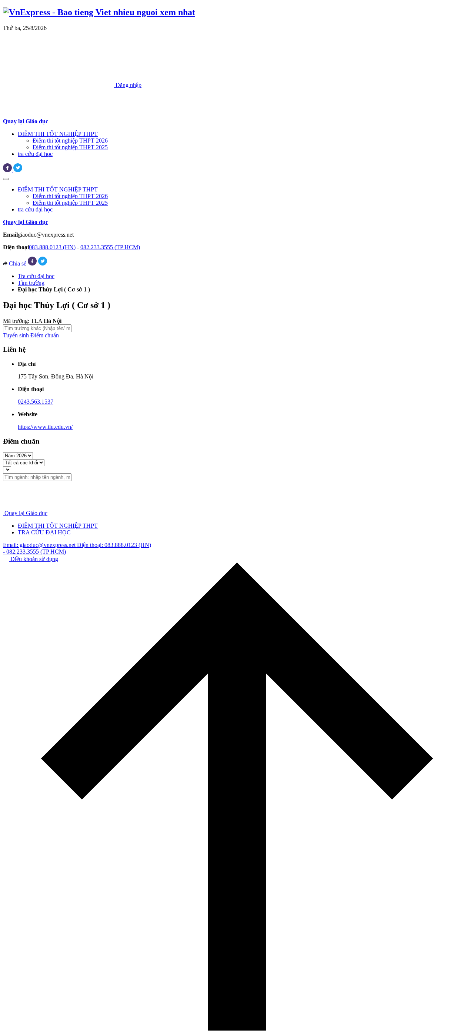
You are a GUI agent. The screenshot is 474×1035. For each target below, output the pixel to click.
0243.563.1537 (35, 401)
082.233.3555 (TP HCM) (110, 247)
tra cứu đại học (35, 154)
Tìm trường (31, 283)
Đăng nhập (127, 85)
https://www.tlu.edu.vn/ (45, 427)
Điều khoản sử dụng (33, 559)
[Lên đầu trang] (237, 1028)
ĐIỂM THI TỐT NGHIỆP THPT (58, 134)
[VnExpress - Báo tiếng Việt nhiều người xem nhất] (99, 12)
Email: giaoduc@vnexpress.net (40, 545)
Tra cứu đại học (36, 276)
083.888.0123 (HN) (52, 247)
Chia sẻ (17, 263)
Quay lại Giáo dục (25, 513)
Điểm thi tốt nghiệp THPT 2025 (70, 147)
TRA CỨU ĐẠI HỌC (44, 532)
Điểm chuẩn (44, 335)
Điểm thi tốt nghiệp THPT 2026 (70, 140)
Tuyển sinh (16, 335)
